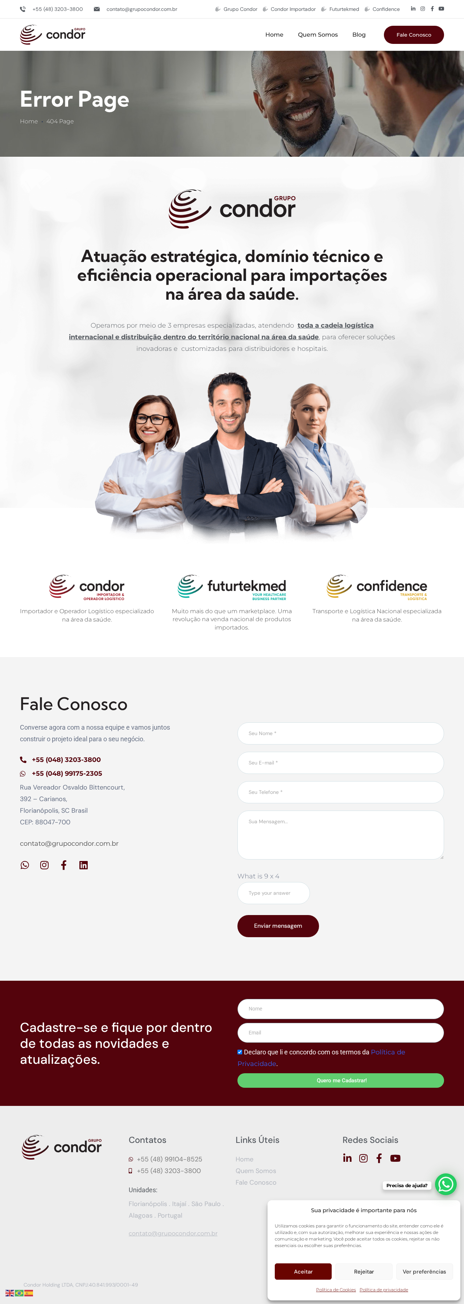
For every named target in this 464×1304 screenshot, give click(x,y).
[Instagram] (422, 8)
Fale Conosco (414, 35)
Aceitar (303, 1271)
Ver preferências (424, 1271)
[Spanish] (29, 1293)
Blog (359, 34)
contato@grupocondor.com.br (69, 844)
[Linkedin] (83, 865)
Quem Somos (318, 34)
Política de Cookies (336, 1289)
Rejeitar (364, 1271)
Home (274, 34)
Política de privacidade (384, 1289)
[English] (10, 1293)
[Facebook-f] (432, 8)
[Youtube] (441, 8)
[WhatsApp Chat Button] (446, 1184)
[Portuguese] (19, 1293)
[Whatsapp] (24, 865)
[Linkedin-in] (413, 8)
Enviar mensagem (278, 926)
